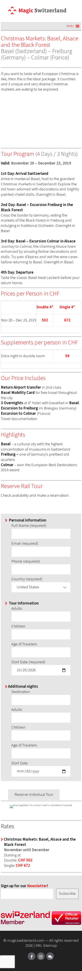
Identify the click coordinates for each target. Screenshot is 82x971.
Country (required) (26, 579)
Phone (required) (25, 561)
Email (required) (24, 543)
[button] (70, 26)
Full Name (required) (28, 525)
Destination (20, 692)
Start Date (19, 763)
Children (18, 626)
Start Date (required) (28, 662)
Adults (16, 608)
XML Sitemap (46, 945)
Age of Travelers (24, 644)
